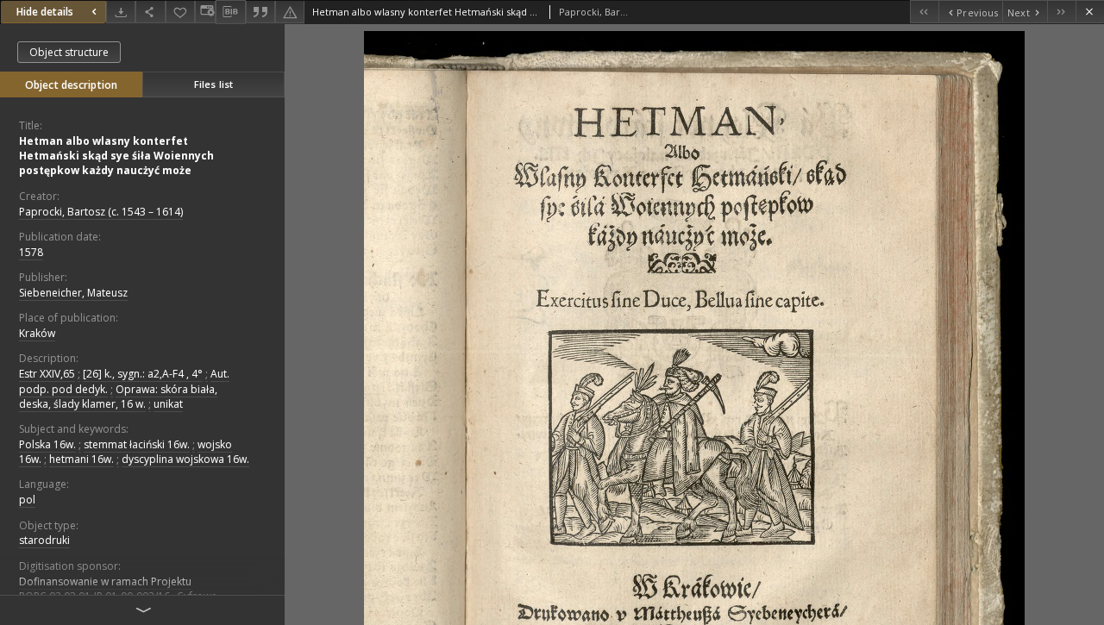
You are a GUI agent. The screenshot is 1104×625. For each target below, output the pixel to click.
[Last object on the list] (1061, 11)
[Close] (1090, 11)
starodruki (44, 540)
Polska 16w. (47, 444)
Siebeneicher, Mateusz (73, 292)
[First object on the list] (924, 11)
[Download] (120, 11)
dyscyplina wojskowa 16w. (185, 459)
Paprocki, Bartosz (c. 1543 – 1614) (101, 211)
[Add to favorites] (180, 11)
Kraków (37, 333)
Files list (213, 84)
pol (27, 499)
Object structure (69, 52)
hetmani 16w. (81, 459)
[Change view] (205, 11)
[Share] (150, 11)
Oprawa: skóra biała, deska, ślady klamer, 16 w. (118, 396)
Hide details (44, 11)
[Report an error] (289, 11)
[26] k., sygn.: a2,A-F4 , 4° (143, 373)
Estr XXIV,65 (47, 373)
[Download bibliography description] (230, 12)
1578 (31, 252)
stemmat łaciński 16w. (137, 444)
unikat (168, 404)
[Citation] (260, 11)
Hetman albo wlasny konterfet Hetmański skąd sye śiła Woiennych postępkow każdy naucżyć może (116, 156)
